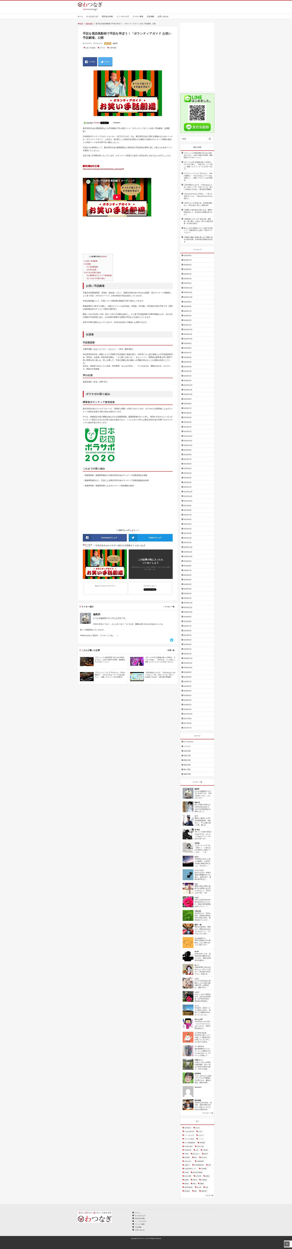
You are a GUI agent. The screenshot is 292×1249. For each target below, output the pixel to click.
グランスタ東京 (189, 1139)
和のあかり (196, 1154)
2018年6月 (188, 686)
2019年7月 (188, 626)
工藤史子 (187, 1165)
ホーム (80, 16)
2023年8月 (188, 404)
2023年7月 (188, 408)
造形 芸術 (187, 765)
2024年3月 (188, 371)
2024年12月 (188, 329)
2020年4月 (188, 584)
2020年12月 (188, 547)
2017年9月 (188, 718)
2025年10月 (188, 297)
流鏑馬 (186, 1180)
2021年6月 (188, 519)
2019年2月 (188, 649)
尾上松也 (204, 1157)
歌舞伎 (207, 1176)
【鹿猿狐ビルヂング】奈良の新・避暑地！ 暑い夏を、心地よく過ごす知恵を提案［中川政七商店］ (198, 221)
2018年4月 (188, 695)
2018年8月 (188, 677)
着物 (194, 1183)
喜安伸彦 (187, 1157)
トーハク (201, 1139)
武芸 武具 (187, 755)
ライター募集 (137, 16)
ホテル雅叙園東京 (189, 1142)
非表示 (104, 256)
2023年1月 (188, 431)
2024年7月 (188, 353)
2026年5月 (188, 269)
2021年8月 (188, 510)
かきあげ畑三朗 (189, 1131)
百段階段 (204, 1180)
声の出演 (91, 270)
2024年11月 (188, 334)
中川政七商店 (188, 1146)
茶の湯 (199, 1187)
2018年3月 (188, 700)
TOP (81, 24)
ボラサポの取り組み (92, 272)
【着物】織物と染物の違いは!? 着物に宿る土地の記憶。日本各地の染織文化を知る (198, 239)
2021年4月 (188, 529)
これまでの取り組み (96, 278)
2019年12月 (188, 603)
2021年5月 (188, 524)
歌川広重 (198, 1176)
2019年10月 (188, 612)
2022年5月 (188, 468)
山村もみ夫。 (188, 1161)
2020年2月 (188, 593)
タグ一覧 (210, 1195)
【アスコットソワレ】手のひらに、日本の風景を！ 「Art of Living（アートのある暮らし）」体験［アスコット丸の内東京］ (198, 177)
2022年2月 (188, 482)
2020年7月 (188, 570)
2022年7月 (188, 459)
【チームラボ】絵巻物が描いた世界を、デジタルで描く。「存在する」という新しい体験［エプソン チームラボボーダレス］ (198, 165)
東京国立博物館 (197, 1172)
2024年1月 (188, 380)
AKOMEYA (187, 1128)
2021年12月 (188, 492)
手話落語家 (92, 267)
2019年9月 (188, 617)
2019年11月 (188, 607)
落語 (195, 1191)
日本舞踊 (203, 1168)
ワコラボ (187, 746)
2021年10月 (188, 501)
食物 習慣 (187, 774)
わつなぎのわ (188, 742)
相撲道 (186, 1183)
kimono (197, 1128)
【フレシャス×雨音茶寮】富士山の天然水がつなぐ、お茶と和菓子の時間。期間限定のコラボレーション (198, 155)
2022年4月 (188, 473)
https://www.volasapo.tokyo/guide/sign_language (102, 169)
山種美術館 (200, 1161)
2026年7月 (188, 260)
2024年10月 (188, 339)
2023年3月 (188, 422)
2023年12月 (188, 385)
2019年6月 (188, 631)
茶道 (206, 1187)
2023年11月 (188, 390)
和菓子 (206, 1154)
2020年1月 (188, 598)
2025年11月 (188, 292)
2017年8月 (188, 723)
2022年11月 (188, 441)
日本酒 (186, 1172)
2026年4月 (188, 274)
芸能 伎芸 (89, 24)
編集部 (115, 43)
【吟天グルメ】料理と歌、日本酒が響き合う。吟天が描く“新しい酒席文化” (198, 204)
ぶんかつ (201, 1135)
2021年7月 (188, 515)
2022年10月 (188, 445)
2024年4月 (188, 367)
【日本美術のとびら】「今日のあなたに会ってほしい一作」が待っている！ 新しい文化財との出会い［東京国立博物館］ (198, 187)
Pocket (97, 123)
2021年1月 (188, 542)
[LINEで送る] (88, 123)
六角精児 (205, 1150)
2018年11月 (188, 663)
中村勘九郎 (187, 1150)
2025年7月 (188, 311)
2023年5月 (188, 417)
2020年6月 (188, 575)
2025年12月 (188, 288)
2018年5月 (188, 691)
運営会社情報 (107, 16)
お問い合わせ (163, 16)
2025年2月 (188, 320)
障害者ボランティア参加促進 (99, 275)
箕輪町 (202, 1183)
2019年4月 (188, 640)
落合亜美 (187, 1191)
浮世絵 (195, 1180)
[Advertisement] (128, 236)
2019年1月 (188, 654)
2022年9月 (188, 450)
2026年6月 (188, 265)
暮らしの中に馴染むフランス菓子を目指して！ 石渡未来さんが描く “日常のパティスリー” (198, 230)
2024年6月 (188, 357)
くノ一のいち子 (122, 16)
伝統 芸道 (187, 751)
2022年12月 (188, 436)
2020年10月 (188, 556)
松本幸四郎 (187, 1176)
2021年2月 (188, 538)
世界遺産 (202, 1142)
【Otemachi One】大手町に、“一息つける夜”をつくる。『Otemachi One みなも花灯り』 (198, 196)
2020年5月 (188, 580)
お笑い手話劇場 (90, 48)
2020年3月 (188, 589)
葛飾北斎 (204, 1191)
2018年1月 (188, 709)
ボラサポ (102, 48)
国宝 (195, 1157)
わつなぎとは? (92, 16)
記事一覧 (171, 650)
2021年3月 (188, 533)
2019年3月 (188, 644)
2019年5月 (188, 635)
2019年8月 (188, 621)
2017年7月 (188, 728)
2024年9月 (188, 343)
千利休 (186, 1154)
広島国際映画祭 (199, 1165)
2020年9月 (188, 561)
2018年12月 (188, 658)
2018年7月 (188, 681)
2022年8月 (188, 454)
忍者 (209, 1165)
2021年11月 (188, 496)
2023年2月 (188, 427)
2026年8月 (188, 255)
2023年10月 (188, 394)
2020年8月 (188, 566)
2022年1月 (188, 487)
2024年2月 (188, 376)
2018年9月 (188, 672)
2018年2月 (188, 705)
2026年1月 (188, 283)
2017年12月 (188, 714)
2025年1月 (188, 325)
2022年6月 (188, 464)
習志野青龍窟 (188, 1187)
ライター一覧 (169, 607)
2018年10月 (188, 667)
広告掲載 (150, 16)
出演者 (87, 264)
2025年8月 (188, 306)
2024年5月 (188, 362)
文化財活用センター (190, 1168)
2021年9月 (188, 505)
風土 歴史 (187, 769)
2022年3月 (188, 478)
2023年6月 (188, 413)
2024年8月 (188, 348)
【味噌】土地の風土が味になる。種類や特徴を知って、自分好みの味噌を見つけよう (198, 212)
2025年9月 (188, 302)
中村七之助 (200, 1146)
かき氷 (200, 1131)
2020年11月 (188, 552)
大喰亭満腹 (112, 48)
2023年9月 (188, 399)
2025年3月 (188, 316)
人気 (197, 1150)
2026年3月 (188, 279)
